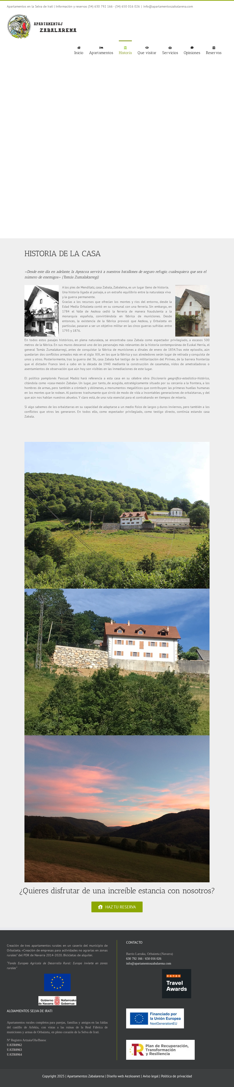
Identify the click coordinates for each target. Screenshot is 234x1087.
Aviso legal (151, 1076)
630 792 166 (134, 958)
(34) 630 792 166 (100, 6)
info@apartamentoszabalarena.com (168, 6)
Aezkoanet (132, 1076)
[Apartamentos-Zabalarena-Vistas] (116, 443)
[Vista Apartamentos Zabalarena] (116, 590)
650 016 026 (153, 958)
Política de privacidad (176, 1076)
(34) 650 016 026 (127, 6)
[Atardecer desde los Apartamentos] (116, 737)
